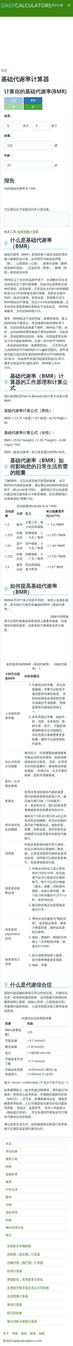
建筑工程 (12, 1159)
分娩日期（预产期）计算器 (25, 1263)
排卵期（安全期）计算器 (23, 1254)
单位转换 (12, 1151)
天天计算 (57, 5)
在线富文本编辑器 (19, 1246)
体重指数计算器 (28, 232)
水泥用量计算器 (17, 1296)
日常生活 (12, 1189)
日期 (9, 1205)
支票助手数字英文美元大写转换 (28, 1288)
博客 (15, 1333)
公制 (13, 100)
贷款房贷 (12, 1212)
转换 (9, 1166)
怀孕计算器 (14, 1271)
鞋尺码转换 (14, 1313)
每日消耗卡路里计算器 (22, 1321)
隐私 (42, 1333)
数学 (9, 1197)
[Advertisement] (36, 41)
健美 (9, 1182)
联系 (33, 1333)
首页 (9, 1144)
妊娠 (9, 1220)
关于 (6, 1333)
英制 (33, 100)
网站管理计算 (15, 1227)
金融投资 (12, 1174)
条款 (24, 1333)
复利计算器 (14, 1304)
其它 (9, 1235)
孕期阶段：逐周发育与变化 (25, 1279)
